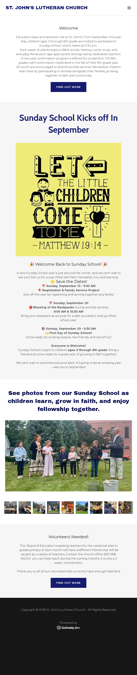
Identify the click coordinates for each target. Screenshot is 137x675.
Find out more (68, 87)
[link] (47, 8)
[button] (129, 7)
